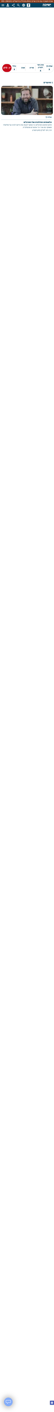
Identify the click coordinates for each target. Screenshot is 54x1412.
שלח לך (49, 68)
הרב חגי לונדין (40, 68)
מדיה (32, 68)
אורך (23, 68)
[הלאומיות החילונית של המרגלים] (27, 111)
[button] (52, 1403)
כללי (14, 68)
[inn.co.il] (28, 5)
